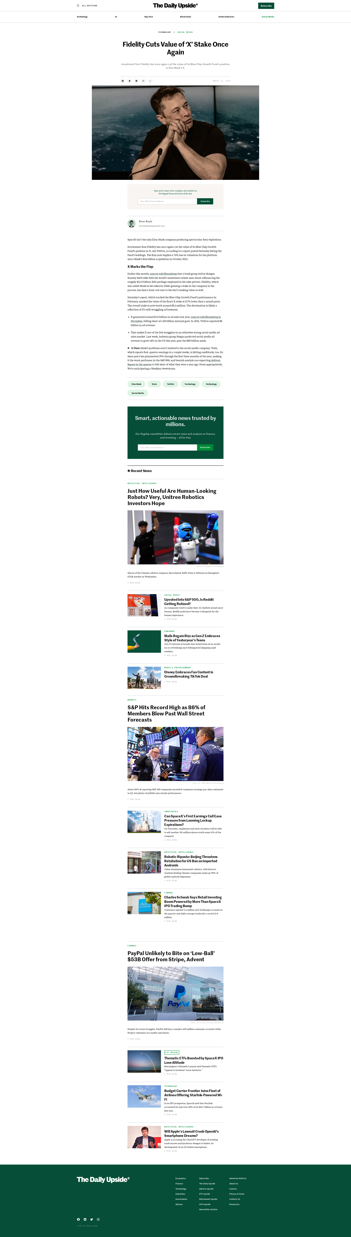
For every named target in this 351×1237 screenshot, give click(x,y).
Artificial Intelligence (142, 483)
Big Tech (149, 16)
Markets (132, 700)
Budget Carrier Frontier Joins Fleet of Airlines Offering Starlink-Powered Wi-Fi (193, 1095)
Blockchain (185, 16)
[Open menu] (87, 5)
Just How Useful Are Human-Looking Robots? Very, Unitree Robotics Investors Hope (172, 497)
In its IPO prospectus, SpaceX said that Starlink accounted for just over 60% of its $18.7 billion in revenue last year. (193, 1107)
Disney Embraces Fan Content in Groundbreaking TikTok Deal (188, 674)
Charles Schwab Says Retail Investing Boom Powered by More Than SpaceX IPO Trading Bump (193, 901)
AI (116, 16)
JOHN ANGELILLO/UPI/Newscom (212, 783)
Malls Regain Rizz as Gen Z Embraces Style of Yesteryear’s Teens (192, 637)
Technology (82, 16)
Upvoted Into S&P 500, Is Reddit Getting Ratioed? (189, 601)
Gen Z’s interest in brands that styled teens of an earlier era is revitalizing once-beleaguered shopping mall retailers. (192, 647)
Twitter (170, 384)
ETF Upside (171, 1052)
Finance (168, 893)
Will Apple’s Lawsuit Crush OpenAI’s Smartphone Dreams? (191, 1133)
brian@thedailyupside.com (152, 225)
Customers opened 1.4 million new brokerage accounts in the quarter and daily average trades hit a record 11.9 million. (193, 913)
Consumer (169, 631)
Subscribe (205, 201)
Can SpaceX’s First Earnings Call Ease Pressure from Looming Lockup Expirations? (193, 820)
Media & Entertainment (177, 668)
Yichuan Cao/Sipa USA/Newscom (211, 1023)
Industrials (171, 811)
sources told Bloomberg (163, 273)
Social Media (268, 16)
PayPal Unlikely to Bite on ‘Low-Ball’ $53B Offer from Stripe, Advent (171, 956)
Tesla (154, 384)
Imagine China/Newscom (214, 566)
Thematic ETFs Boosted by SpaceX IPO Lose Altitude (193, 1060)
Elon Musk (136, 384)
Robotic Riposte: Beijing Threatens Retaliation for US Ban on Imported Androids (191, 861)
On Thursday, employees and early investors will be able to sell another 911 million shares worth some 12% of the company (193, 832)
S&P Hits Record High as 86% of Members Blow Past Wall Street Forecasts (166, 713)
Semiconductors (226, 16)
